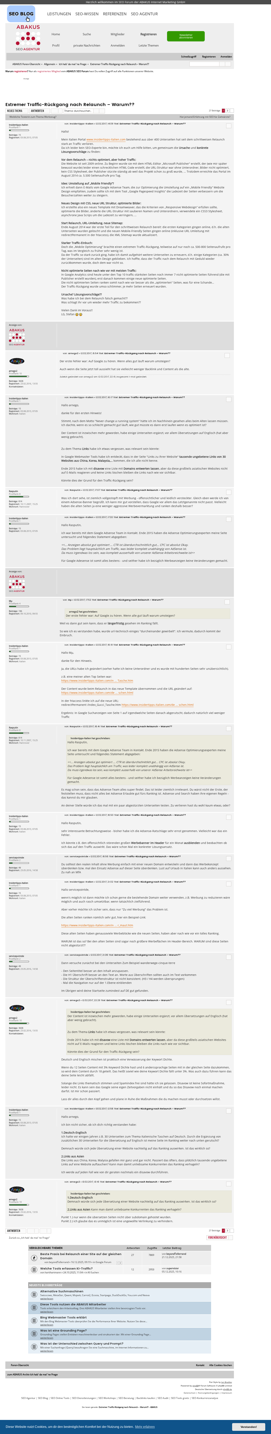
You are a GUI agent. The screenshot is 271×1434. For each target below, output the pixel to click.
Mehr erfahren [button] (145, 1426)
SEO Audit (163, 1398)
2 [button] (227, 110)
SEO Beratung (126, 1398)
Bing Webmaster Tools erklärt (63, 1317)
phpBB (195, 1385)
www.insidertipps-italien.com (106, 139)
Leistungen (59, 13)
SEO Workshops (107, 1398)
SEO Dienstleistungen (84, 1398)
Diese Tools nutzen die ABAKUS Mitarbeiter (73, 1304)
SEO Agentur (144, 13)
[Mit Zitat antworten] (228, 125)
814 (20, 501)
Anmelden (118, 45)
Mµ (10, 601)
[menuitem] (224, 56)
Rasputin (13, 491)
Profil (56, 45)
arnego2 (13, 371)
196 (20, 611)
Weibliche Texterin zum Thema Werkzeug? (33, 116)
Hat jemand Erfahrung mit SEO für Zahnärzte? (205, 116)
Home (56, 34)
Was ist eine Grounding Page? (63, 1331)
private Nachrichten (86, 45)
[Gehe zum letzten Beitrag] (188, 1253)
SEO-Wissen (87, 13)
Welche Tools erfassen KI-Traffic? (66, 1269)
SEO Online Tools (60, 1398)
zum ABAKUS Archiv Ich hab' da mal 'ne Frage (32, 1374)
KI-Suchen (93, 1272)
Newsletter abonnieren (186, 36)
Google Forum (103, 1262)
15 (19, 135)
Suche (87, 34)
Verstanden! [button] (249, 1426)
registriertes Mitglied (49, 71)
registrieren (20, 71)
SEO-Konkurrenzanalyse (205, 1398)
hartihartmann (53, 1272)
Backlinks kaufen (145, 1398)
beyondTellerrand (59, 1262)
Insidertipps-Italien (18, 124)
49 (19, 867)
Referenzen (115, 13)
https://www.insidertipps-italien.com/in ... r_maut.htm (97, 925)
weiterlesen (46, 1298)
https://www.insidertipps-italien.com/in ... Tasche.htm (97, 680)
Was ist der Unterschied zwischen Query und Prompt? (81, 1344)
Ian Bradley (226, 1382)
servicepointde (16, 857)
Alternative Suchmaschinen (61, 1291)
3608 (20, 381)
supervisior (172, 1268)
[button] (232, 111)
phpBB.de (227, 1389)
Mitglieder (118, 34)
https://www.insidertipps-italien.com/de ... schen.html (97, 693)
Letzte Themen (149, 45)
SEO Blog (43, 1398)
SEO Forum (126, 2)
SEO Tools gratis (180, 1398)
